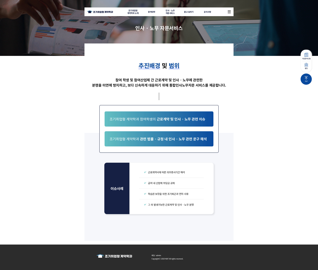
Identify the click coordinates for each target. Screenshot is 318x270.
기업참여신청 (306, 58)
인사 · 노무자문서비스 (170, 12)
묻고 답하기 (189, 11)
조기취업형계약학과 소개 (133, 12)
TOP (306, 81)
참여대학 (151, 11)
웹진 (306, 68)
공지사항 (207, 11)
